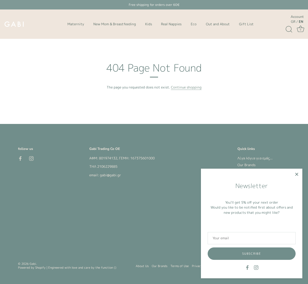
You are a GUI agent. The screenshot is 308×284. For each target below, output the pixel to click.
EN (301, 21)
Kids (148, 24)
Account (297, 16)
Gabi (33, 264)
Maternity (75, 24)
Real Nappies (171, 24)
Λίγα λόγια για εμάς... (255, 158)
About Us (142, 266)
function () (108, 267)
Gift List (246, 24)
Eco (194, 24)
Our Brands (246, 165)
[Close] (297, 174)
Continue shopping (186, 87)
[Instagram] (256, 267)
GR (293, 21)
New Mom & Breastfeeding (114, 24)
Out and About (218, 24)
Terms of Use (179, 266)
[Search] (289, 29)
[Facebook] (247, 267)
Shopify (40, 267)
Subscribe (251, 253)
